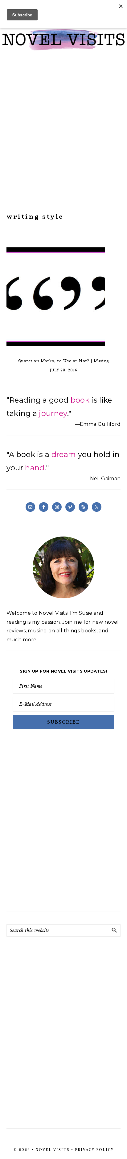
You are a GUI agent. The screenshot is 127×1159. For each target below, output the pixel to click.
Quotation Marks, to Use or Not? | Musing (63, 361)
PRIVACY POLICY (94, 1150)
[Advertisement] (63, 131)
